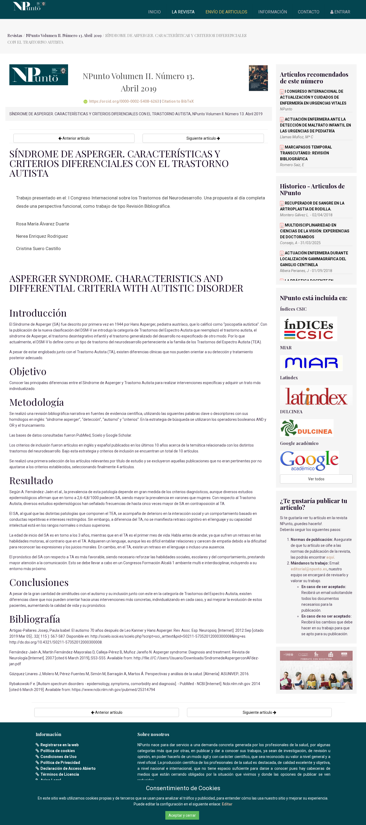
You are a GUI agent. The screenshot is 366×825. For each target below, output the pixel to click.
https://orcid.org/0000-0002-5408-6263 (124, 101)
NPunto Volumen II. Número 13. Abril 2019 (64, 35)
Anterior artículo (76, 138)
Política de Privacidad (60, 762)
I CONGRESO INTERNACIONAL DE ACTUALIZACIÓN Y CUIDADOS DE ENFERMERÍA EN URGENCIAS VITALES (313, 97)
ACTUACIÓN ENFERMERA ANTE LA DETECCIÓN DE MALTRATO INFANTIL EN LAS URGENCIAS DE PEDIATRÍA (315, 125)
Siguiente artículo (201, 138)
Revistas (15, 35)
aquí (330, 557)
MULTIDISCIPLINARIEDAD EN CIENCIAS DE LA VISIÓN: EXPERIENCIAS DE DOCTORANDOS (314, 231)
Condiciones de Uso (58, 757)
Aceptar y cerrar (182, 815)
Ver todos (316, 479)
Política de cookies (57, 751)
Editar (227, 804)
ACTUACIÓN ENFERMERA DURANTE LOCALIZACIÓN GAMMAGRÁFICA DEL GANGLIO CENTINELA (314, 259)
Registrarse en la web (59, 745)
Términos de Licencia (59, 774)
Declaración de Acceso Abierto (68, 768)
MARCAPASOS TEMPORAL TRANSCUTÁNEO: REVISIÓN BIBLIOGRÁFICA (306, 153)
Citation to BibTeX (178, 101)
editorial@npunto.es (309, 569)
